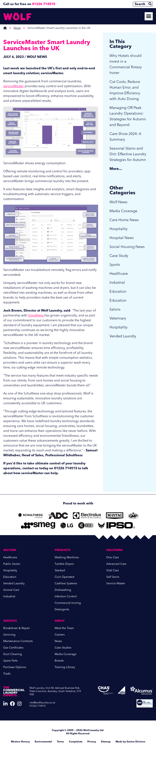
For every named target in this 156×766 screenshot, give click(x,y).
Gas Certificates (13, 647)
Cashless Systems (66, 583)
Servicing (9, 634)
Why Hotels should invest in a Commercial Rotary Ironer (125, 64)
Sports (114, 264)
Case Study (118, 255)
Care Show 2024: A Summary (125, 136)
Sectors (9, 550)
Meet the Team (64, 628)
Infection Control (66, 596)
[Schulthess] (30, 515)
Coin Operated (64, 577)
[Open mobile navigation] (149, 16)
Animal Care (11, 590)
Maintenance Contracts (18, 641)
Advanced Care (116, 564)
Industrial (117, 282)
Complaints (75, 741)
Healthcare (118, 273)
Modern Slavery (20, 741)
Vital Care (112, 570)
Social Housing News (127, 246)
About (60, 621)
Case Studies (63, 647)
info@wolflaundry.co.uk (42, 702)
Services (10, 621)
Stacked (60, 570)
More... (115, 168)
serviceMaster (13, 86)
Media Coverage (123, 211)
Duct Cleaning (12, 654)
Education (117, 291)
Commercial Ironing (68, 603)
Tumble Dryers (64, 564)
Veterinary (117, 318)
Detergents (62, 609)
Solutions (114, 550)
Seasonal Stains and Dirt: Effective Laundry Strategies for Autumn (127, 154)
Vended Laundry (122, 336)
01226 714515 (43, 4)
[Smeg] (38, 525)
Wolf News (118, 202)
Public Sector (11, 564)
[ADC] (58, 515)
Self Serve (112, 577)
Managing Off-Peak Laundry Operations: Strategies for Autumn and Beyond (127, 116)
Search (140, 4)
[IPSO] (116, 525)
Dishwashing (63, 590)
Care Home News (124, 220)
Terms (60, 741)
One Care (112, 557)
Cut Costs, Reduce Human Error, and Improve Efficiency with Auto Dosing (124, 90)
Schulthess (36, 315)
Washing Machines (67, 557)
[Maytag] (114, 515)
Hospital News (121, 238)
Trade (7, 673)
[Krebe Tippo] (85, 525)
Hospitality (118, 229)
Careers (60, 634)
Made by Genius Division (130, 741)
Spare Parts (10, 660)
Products (62, 550)
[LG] (67, 525)
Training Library (65, 667)
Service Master (115, 583)
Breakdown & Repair (16, 628)
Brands (59, 660)
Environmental (43, 741)
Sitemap (106, 741)
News (17, 28)
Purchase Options (14, 667)
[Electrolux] (87, 515)
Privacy (91, 741)
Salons (114, 309)
